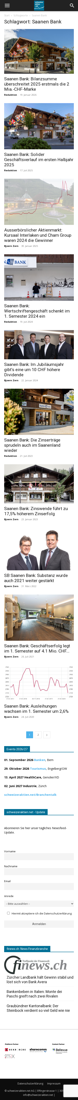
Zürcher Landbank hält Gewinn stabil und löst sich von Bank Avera (40, 979)
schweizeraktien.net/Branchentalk (30, 795)
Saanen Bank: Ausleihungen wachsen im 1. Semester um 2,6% (36, 709)
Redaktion (10, 94)
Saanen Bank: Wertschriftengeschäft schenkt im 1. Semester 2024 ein (37, 311)
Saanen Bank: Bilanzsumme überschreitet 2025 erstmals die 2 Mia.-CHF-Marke (36, 84)
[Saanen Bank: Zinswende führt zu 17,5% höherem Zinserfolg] (39, 483)
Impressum (54, 1083)
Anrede (9, 896)
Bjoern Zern (11, 245)
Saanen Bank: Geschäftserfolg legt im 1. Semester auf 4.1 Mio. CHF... (37, 648)
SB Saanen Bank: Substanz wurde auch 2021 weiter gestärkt (36, 578)
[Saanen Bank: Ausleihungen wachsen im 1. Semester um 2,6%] (39, 683)
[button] (72, 5)
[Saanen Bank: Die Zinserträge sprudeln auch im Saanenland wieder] (39, 412)
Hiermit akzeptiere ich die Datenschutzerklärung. (42, 913)
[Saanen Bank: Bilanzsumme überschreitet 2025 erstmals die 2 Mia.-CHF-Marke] (39, 51)
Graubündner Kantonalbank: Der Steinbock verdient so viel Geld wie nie (38, 1008)
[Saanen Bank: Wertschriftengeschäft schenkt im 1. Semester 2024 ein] (39, 277)
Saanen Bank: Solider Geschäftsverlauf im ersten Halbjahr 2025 (38, 159)
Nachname (10, 866)
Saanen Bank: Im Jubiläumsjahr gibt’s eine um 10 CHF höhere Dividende (34, 369)
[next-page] (46, 734)
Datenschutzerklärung (30, 1083)
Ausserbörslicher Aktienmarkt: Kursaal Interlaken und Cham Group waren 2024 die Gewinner (37, 235)
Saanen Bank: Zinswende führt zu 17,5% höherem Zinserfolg (36, 511)
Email (7, 881)
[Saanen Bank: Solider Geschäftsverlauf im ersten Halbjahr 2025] (39, 126)
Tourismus (38, 769)
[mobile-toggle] (7, 5)
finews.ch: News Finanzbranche (27, 948)
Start (7, 15)
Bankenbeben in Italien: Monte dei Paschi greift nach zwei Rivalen (34, 993)
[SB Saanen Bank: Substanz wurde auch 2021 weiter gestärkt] (39, 549)
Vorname (10, 851)
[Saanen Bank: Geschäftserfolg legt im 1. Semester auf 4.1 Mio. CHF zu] (39, 618)
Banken (39, 760)
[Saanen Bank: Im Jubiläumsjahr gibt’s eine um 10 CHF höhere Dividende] (39, 344)
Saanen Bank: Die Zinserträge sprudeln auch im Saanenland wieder (32, 445)
